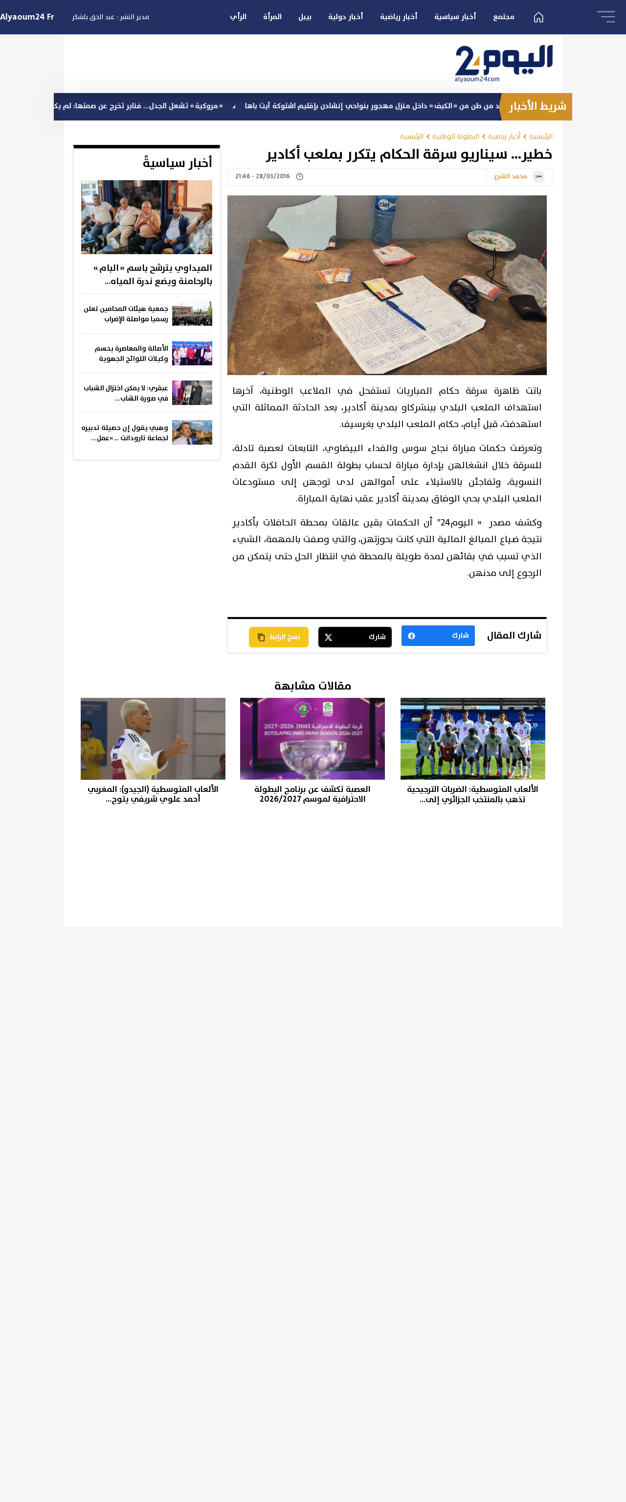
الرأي (238, 17)
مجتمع (503, 17)
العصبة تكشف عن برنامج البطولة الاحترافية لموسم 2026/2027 (312, 795)
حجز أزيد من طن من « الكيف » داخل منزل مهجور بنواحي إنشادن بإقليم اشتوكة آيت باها (422, 106)
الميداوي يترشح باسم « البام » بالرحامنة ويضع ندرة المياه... (152, 275)
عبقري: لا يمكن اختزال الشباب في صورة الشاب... (126, 393)
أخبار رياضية (399, 17)
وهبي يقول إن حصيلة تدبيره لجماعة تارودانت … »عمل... (124, 433)
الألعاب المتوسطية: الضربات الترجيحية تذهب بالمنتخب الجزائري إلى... (472, 795)
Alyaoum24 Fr (27, 17)
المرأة (272, 17)
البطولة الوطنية (455, 136)
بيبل (305, 17)
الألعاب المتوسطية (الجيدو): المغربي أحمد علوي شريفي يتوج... (153, 795)
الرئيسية (541, 136)
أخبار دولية (345, 17)
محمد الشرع (510, 177)
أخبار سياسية (455, 17)
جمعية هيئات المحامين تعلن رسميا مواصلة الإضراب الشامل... (126, 314)
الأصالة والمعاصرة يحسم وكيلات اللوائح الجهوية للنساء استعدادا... (131, 354)
